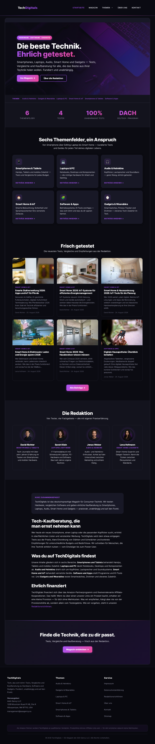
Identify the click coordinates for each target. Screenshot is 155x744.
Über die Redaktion (53, 78)
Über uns (122, 8)
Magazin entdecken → (77, 649)
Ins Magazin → (27, 78)
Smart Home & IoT (76, 99)
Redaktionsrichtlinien (41, 606)
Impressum (109, 683)
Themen (106, 8)
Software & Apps (111, 99)
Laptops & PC (62, 99)
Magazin (93, 8)
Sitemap (107, 716)
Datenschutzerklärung (114, 690)
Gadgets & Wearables (46, 99)
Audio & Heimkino (29, 99)
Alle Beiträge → (77, 387)
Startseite (78, 8)
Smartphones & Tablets (94, 99)
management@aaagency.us (19, 711)
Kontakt (136, 8)
